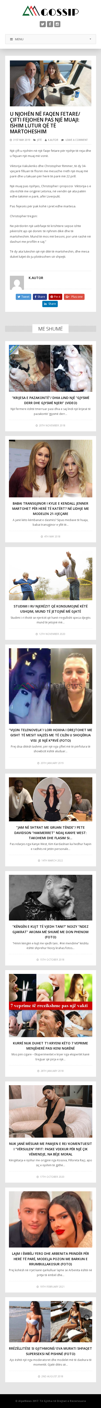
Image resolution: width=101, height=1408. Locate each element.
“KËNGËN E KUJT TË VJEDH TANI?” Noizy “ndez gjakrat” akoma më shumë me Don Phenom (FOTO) (50, 931)
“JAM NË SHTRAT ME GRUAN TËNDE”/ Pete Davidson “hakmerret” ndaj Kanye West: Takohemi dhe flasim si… (50, 832)
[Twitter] (43, 24)
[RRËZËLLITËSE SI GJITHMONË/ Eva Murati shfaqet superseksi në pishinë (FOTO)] (50, 1321)
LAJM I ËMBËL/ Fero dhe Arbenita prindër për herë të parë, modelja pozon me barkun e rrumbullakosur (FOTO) (50, 1258)
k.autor (53, 140)
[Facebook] (50, 24)
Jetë (39, 140)
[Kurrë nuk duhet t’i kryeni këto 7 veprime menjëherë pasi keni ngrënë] (50, 1005)
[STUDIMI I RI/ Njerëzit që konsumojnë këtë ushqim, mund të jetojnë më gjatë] (50, 575)
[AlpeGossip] (50, 11)
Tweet (25, 297)
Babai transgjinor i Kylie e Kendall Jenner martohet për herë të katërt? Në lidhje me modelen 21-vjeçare (50, 508)
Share (41, 297)
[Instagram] (57, 24)
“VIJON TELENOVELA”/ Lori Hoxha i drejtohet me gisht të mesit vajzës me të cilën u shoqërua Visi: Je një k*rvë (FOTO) (50, 735)
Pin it (57, 297)
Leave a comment (77, 140)
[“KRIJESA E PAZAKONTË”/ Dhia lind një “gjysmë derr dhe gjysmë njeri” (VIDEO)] (50, 368)
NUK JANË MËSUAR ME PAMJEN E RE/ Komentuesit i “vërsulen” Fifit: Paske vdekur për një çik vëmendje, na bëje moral (50, 1148)
